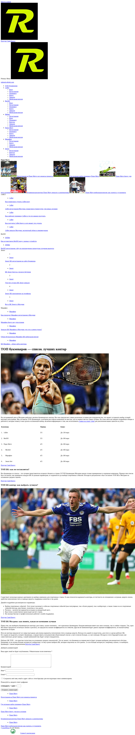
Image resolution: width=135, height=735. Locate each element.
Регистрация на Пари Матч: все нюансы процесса (35, 176)
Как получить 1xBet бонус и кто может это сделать (23, 223)
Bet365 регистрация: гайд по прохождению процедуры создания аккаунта (27, 248)
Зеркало (12, 97)
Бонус (11, 95)
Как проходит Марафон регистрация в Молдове (18, 315)
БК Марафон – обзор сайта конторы (14, 344)
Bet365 (7, 101)
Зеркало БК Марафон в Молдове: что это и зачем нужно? (21, 329)
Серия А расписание (27, 733)
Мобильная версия (16, 99)
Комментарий (6, 667)
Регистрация (13, 91)
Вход (11, 90)
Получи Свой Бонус (8, 41)
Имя (3, 670)
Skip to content (6, 2)
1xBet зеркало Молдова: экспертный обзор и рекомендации (26, 230)
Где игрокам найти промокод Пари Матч (84, 176)
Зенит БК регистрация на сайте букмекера (20, 261)
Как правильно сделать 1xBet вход (17, 202)
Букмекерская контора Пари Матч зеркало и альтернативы (47, 192)
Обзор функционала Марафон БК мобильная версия (19, 337)
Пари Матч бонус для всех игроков (13, 711)
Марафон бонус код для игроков (12, 322)
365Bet (7, 238)
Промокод (13, 93)
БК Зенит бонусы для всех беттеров (18, 272)
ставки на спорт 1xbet (86, 421)
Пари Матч (9, 128)
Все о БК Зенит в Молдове (14, 304)
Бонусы (12, 122)
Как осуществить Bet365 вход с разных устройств (19, 241)
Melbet (7, 114)
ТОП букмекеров (11, 86)
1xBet (7, 88)
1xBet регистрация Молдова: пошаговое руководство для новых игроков (31, 209)
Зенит (7, 149)
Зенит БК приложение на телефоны (18, 293)
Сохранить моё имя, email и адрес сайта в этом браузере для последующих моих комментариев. (37, 678)
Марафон (8, 139)
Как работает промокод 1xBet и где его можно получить (25, 216)
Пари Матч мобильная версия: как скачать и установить (105, 192)
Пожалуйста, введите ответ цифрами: (14, 682)
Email (3, 674)
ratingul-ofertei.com (7, 82)
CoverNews (6, 728)
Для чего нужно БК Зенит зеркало (17, 283)
